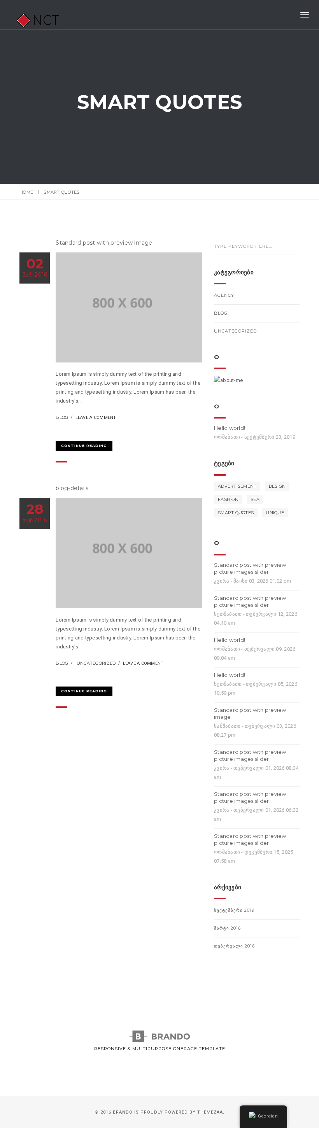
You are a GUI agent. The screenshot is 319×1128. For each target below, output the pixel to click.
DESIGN (277, 486)
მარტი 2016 (227, 928)
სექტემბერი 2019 (234, 910)
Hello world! (229, 428)
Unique (275, 512)
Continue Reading (84, 445)
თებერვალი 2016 (234, 946)
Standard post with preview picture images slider (250, 568)
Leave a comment (95, 417)
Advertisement (237, 486)
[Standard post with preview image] (59, 431)
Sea (255, 499)
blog (62, 417)
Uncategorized (96, 663)
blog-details (72, 488)
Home (26, 192)
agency (224, 295)
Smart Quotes (236, 512)
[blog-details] (59, 676)
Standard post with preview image (104, 242)
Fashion (228, 499)
